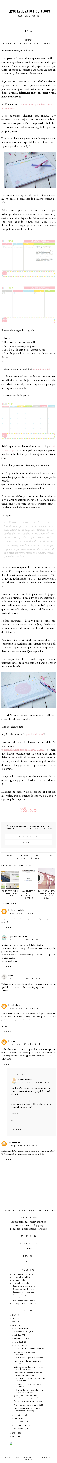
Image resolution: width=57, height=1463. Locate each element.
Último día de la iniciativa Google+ (29, 1401)
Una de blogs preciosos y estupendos (25, 1353)
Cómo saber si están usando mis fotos (28, 1362)
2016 (14, 1318)
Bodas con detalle (16, 910)
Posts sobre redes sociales (25, 1301)
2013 (14, 1433)
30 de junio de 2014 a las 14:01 (24, 979)
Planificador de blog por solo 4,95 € (30, 1348)
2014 (14, 1325)
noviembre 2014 (21, 1332)
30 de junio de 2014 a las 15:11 (24, 1008)
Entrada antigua (47, 1210)
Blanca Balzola (25, 1079)
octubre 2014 (20, 1335)
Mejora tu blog (19, 1280)
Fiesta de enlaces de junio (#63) (28, 1405)
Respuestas (20, 1074)
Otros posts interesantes (24, 1304)
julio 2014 (18, 1342)
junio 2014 (19, 1345)
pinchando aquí (41, 368)
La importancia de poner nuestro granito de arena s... (28, 1368)
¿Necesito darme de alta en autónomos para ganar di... (27, 1396)
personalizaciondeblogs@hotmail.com (23, 749)
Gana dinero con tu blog (24, 1286)
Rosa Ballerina (15, 1005)
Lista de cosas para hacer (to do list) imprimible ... (30, 1379)
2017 (14, 1315)
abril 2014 (19, 1418)
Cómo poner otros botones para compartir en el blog (28, 1409)
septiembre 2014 (22, 1338)
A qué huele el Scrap (17, 936)
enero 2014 (19, 1429)
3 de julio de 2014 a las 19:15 (34, 1083)
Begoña (11, 1040)
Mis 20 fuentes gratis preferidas (28, 1358)
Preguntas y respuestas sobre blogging (27, 1385)
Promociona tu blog (21, 1283)
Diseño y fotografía (21, 1295)
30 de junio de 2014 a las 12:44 (25, 914)
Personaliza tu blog (21, 1277)
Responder (6, 927)
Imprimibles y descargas (24, 1298)
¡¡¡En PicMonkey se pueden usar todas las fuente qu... (29, 1391)
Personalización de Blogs (28, 11)
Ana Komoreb (14, 1142)
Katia (10, 975)
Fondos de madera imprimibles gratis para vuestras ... (28, 1374)
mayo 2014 (19, 1415)
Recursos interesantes (23, 1292)
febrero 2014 (20, 1425)
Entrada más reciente (13, 1210)
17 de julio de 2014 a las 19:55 (24, 1146)
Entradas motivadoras (23, 1274)
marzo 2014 (19, 1422)
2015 (14, 1322)
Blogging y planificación (24, 1289)
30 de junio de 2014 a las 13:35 (25, 940)
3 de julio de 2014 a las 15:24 (24, 1044)
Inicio (32, 1210)
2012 (14, 1436)
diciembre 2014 (21, 1328)
